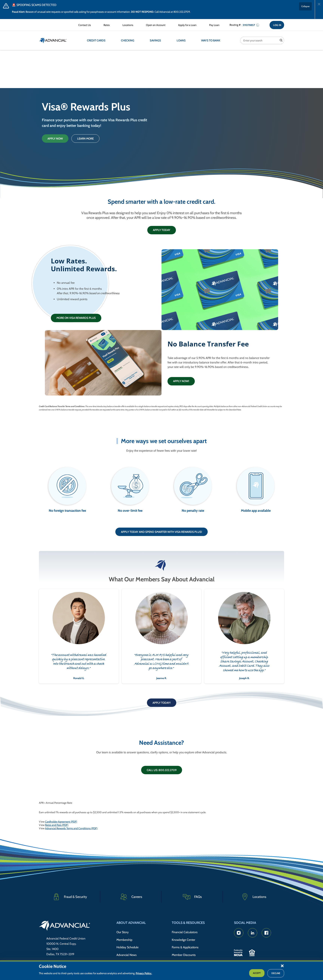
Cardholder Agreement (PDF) (61, 821)
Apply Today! (162, 702)
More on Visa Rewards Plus (76, 318)
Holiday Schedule (127, 947)
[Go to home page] (64, 926)
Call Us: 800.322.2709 (161, 770)
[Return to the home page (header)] (53, 40)
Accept (257, 973)
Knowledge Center (183, 940)
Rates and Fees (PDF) (56, 825)
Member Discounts (184, 955)
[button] (282, 966)
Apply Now (55, 138)
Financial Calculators (185, 932)
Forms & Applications (185, 947)
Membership (124, 940)
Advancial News (126, 955)
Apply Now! (181, 381)
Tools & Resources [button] (188, 923)
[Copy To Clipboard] (259, 25)
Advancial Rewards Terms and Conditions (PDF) (71, 828)
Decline (275, 973)
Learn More (85, 138)
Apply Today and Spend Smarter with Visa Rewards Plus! (161, 532)
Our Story (122, 932)
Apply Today (161, 230)
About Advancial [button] (131, 923)
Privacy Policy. (144, 973)
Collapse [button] (305, 6)
